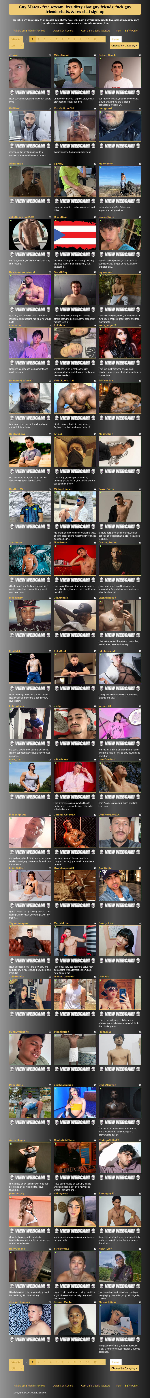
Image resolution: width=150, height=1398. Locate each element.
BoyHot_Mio (17, 489)
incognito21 (106, 108)
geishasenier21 (63, 1084)
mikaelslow (61, 759)
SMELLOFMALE (64, 380)
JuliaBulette (16, 976)
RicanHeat (60, 216)
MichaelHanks (63, 489)
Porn (118, 30)
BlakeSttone (106, 216)
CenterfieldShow (64, 1140)
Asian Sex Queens (63, 30)
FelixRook (60, 651)
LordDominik (107, 759)
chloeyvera (61, 1193)
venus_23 (105, 706)
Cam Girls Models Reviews (95, 30)
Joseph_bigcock (19, 1302)
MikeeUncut (61, 55)
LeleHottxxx (16, 706)
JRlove (13, 55)
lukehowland (107, 651)
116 (13, 45)
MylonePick (106, 163)
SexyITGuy (61, 272)
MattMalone (61, 923)
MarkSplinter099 (64, 108)
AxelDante (105, 867)
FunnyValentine (19, 1031)
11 (95, 39)
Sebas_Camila (107, 55)
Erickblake (15, 651)
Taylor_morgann (19, 923)
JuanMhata (61, 597)
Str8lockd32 (61, 1248)
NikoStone (60, 542)
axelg (57, 706)
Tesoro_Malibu (63, 1302)
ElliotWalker (16, 867)
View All (16, 39)
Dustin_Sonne (108, 542)
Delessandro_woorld (22, 272)
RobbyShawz (17, 433)
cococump (15, 325)
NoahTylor (105, 1248)
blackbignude (17, 814)
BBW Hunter (131, 30)
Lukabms (59, 325)
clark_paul (15, 759)
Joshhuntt (15, 542)
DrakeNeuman (107, 1084)
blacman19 (16, 597)
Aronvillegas (17, 1140)
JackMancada (107, 597)
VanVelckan (106, 380)
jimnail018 (105, 1031)
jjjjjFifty (58, 163)
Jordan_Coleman (64, 814)
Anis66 (58, 433)
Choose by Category (123, 45)
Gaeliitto (104, 976)
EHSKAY (14, 108)
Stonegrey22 (107, 1193)
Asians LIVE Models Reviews (29, 30)
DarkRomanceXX (109, 814)
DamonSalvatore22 (21, 380)
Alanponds (16, 163)
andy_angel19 (107, 325)
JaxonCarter (106, 489)
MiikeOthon (106, 433)
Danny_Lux (106, 923)
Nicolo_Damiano (64, 976)
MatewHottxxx (108, 1302)
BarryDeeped (17, 1248)
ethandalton (61, 1031)
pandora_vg (16, 1193)
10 (87, 39)
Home (115, 39)
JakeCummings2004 (21, 216)
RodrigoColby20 (109, 1140)
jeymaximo (105, 272)
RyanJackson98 (64, 867)
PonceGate (16, 1084)
